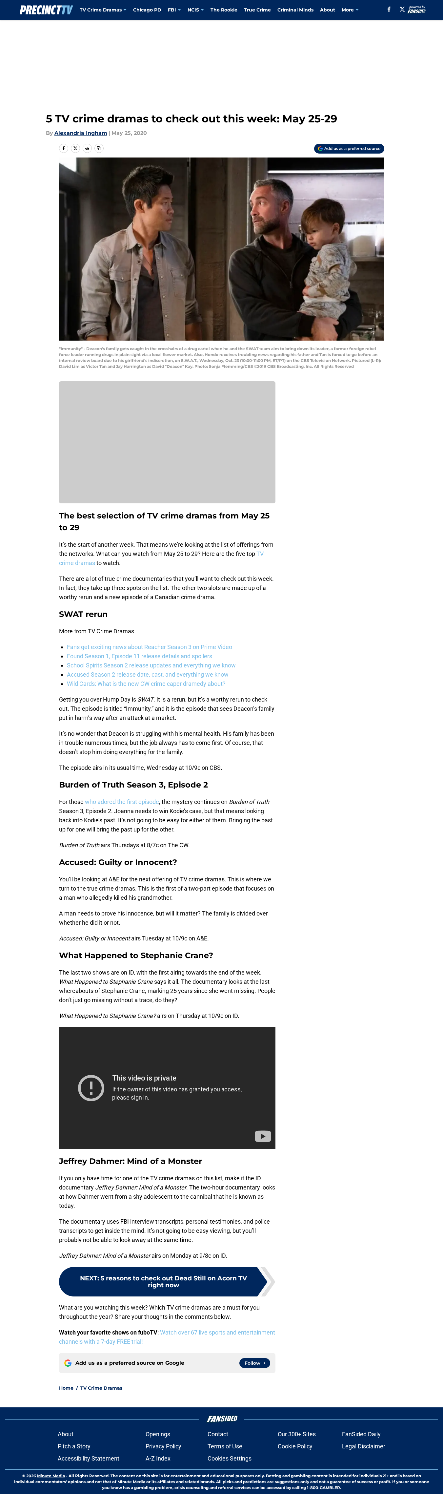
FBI (172, 10)
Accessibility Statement (88, 1458)
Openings (158, 1434)
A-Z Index (158, 1458)
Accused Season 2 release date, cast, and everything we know (148, 674)
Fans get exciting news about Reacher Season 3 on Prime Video (149, 646)
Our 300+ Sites (297, 1434)
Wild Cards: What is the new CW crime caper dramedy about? (146, 683)
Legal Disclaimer (363, 1446)
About (327, 10)
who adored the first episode (122, 801)
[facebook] (389, 9)
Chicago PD (147, 10)
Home (66, 1388)
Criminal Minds (295, 10)
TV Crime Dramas (101, 10)
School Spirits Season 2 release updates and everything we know (151, 665)
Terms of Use (225, 1446)
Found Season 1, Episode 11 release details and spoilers (139, 656)
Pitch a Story (74, 1446)
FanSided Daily (361, 1434)
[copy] (99, 148)
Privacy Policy (163, 1446)
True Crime (257, 10)
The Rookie (224, 10)
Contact (218, 1434)
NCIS (193, 10)
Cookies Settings (230, 1458)
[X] (402, 9)
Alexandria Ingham (80, 133)
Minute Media (51, 1475)
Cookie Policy (295, 1446)
